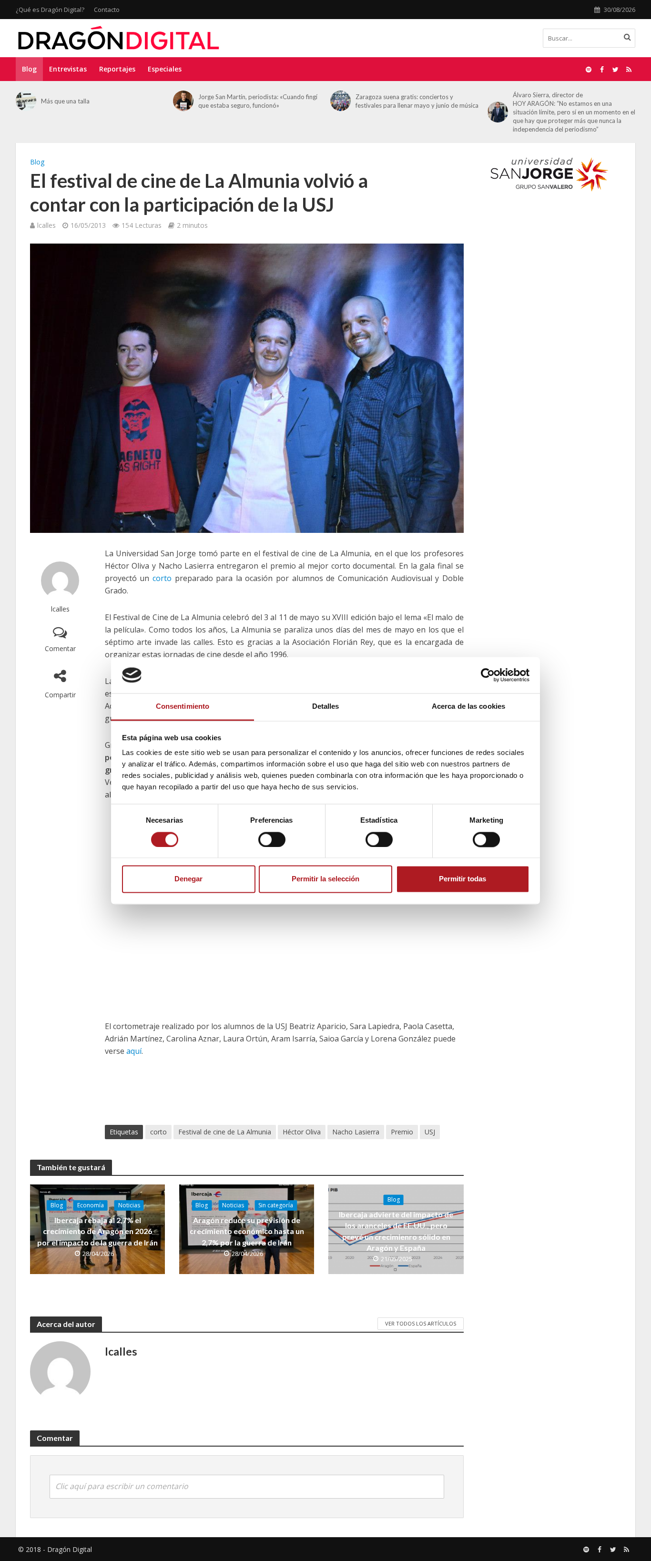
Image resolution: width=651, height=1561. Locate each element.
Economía (90, 1205)
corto (162, 578)
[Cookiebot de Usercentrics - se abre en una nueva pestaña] (487, 675)
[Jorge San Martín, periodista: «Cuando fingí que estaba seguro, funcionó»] (183, 101)
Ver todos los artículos (420, 1323)
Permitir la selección (325, 879)
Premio (402, 1131)
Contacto (107, 9)
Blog (29, 68)
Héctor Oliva (302, 1131)
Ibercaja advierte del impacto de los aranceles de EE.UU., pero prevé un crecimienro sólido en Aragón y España (396, 1231)
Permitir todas (462, 879)
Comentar (60, 648)
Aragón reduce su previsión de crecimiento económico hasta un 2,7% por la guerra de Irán (247, 1230)
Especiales (165, 68)
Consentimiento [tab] (182, 707)
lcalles (46, 225)
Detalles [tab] (325, 707)
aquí (134, 1051)
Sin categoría (275, 1205)
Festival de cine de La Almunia (224, 1131)
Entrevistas (68, 68)
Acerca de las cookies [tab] (468, 707)
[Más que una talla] (26, 101)
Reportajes (117, 68)
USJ (430, 1131)
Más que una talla (65, 101)
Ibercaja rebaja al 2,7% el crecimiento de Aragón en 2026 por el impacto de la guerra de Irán (97, 1230)
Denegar (188, 879)
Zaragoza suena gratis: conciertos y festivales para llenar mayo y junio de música (417, 101)
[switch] (271, 839)
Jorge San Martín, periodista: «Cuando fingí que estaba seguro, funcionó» (257, 101)
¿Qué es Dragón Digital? (50, 9)
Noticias (129, 1205)
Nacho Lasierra (355, 1131)
